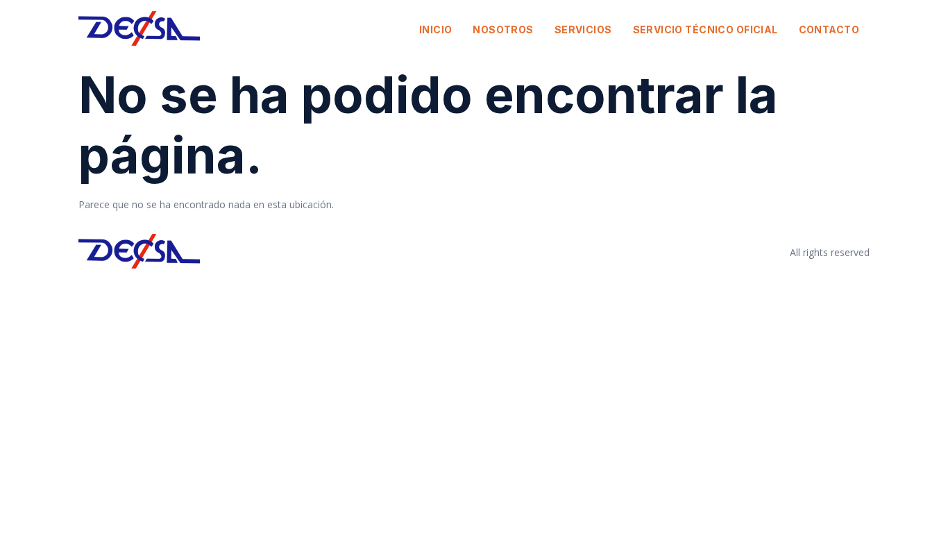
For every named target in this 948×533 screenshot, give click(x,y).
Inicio (435, 29)
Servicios (583, 29)
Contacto (829, 29)
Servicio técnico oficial (705, 29)
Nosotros (503, 29)
